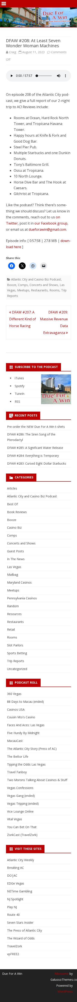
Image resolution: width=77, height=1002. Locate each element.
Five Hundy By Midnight (23, 733)
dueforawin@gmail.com (47, 229)
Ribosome (62, 974)
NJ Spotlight (15, 899)
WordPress (65, 991)
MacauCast (15, 741)
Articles (12, 488)
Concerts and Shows (44, 285)
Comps (23, 285)
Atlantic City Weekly (20, 860)
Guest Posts (15, 551)
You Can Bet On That (22, 827)
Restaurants (39, 290)
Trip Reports (15, 661)
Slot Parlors (15, 645)
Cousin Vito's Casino (21, 717)
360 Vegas (14, 694)
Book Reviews (17, 512)
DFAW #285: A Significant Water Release (35, 448)
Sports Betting (17, 653)
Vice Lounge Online (20, 811)
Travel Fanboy (17, 772)
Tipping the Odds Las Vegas (26, 764)
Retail (11, 629)
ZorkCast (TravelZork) (22, 835)
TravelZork (14, 946)
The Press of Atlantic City (24, 930)
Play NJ (12, 907)
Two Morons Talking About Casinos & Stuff (37, 780)
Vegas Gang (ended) (21, 796)
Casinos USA (16, 709)
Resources (14, 614)
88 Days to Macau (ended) (25, 702)
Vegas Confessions (20, 788)
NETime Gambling (19, 891)
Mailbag (12, 575)
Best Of (12, 504)
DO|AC (12, 875)
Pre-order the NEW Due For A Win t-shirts (36, 427)
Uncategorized (17, 669)
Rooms (54, 290)
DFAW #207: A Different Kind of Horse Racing (22, 319)
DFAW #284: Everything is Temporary (33, 456)
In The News (16, 559)
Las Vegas (14, 567)
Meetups (23, 290)
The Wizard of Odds (21, 938)
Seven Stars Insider (20, 922)
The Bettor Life (17, 756)
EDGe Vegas (15, 883)
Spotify (19, 386)
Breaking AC (15, 868)
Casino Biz (14, 527)
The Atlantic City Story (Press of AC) (32, 749)
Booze (11, 285)
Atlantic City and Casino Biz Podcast (36, 279)
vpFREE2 (13, 954)
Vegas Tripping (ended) (23, 804)
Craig (12, 52)
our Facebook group (50, 223)
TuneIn (19, 394)
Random (13, 606)
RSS (17, 401)
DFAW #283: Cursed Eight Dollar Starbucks (36, 463)
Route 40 (13, 915)
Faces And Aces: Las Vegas (25, 725)
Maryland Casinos (19, 582)
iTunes (19, 378)
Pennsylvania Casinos (22, 598)
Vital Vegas (14, 819)
